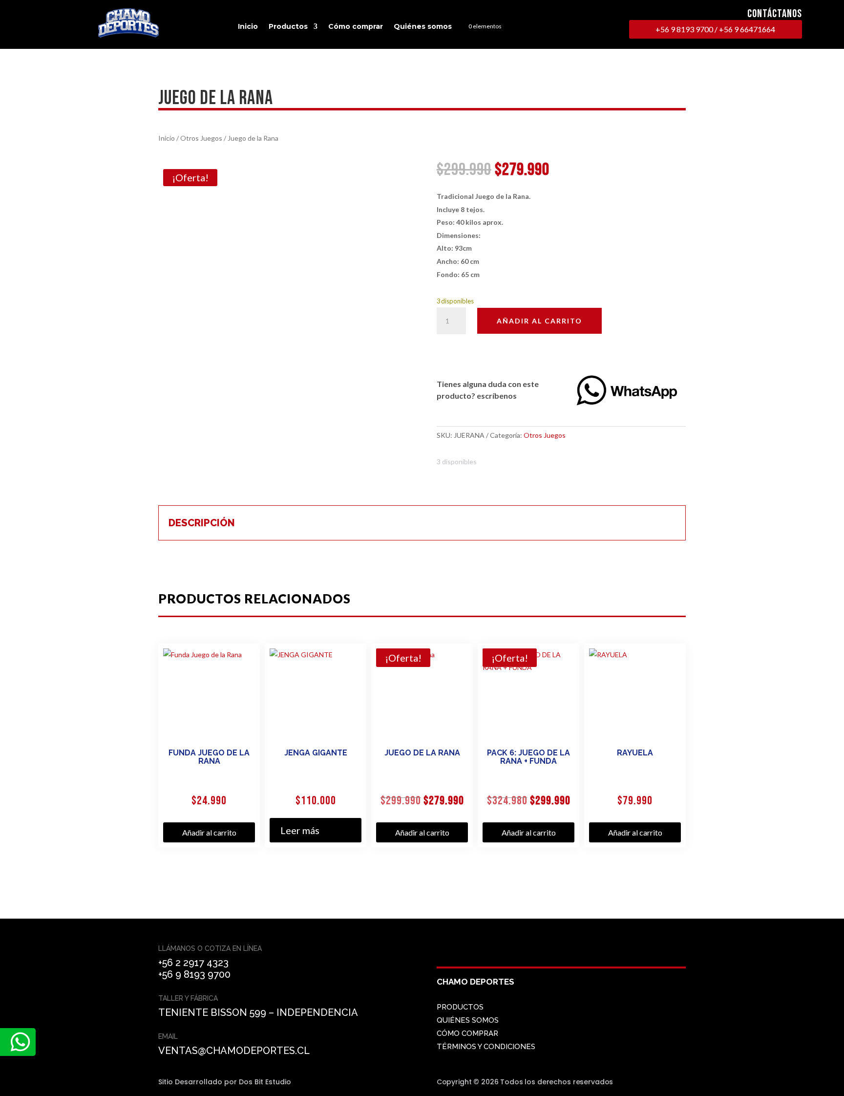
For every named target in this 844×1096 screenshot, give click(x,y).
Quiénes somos (423, 26)
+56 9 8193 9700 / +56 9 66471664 (715, 29)
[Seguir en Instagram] (470, 955)
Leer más (299, 830)
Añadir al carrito (539, 321)
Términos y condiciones (486, 1046)
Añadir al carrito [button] (209, 832)
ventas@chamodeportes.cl (234, 1050)
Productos (288, 26)
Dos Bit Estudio (265, 1082)
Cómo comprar (355, 26)
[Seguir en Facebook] (446, 955)
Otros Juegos (201, 138)
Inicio (248, 26)
